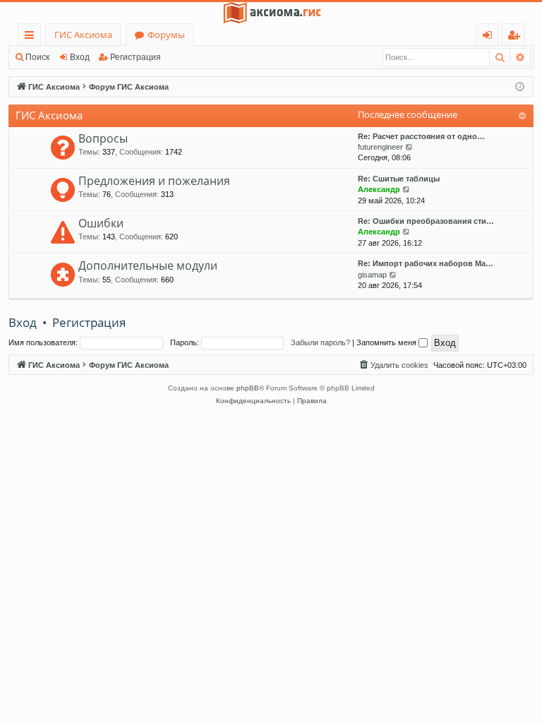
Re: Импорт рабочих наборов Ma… (425, 263)
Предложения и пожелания (154, 181)
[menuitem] (393, 365)
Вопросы (103, 138)
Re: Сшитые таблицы (399, 178)
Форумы (166, 34)
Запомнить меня (387, 342)
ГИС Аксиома (83, 34)
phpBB (247, 388)
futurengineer (380, 147)
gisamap (372, 274)
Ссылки (32, 37)
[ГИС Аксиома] (271, 12)
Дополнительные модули (147, 265)
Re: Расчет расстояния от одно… (421, 136)
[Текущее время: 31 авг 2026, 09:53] (519, 87)
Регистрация (135, 57)
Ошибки (101, 223)
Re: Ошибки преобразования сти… (426, 221)
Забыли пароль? (320, 342)
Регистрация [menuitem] (516, 37)
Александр (379, 189)
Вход (80, 57)
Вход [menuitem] (490, 37)
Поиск (37, 57)
